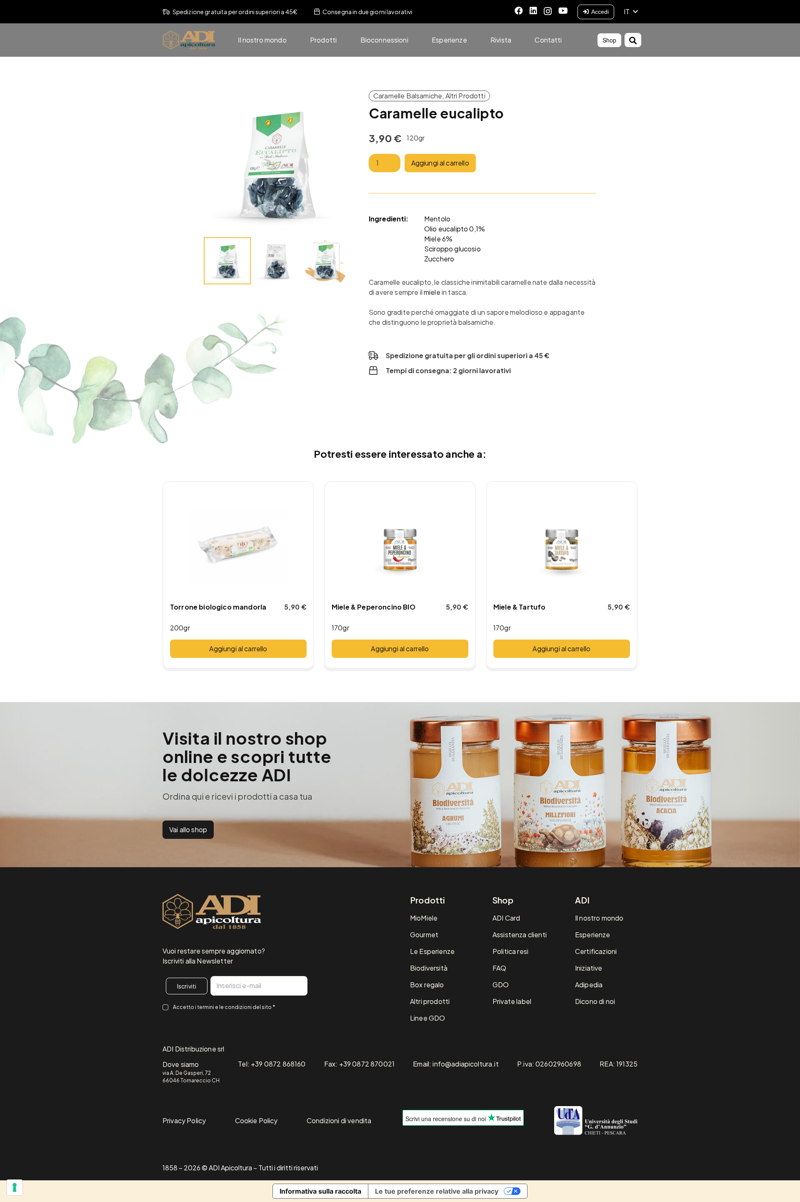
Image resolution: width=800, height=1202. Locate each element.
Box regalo (427, 984)
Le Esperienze (432, 951)
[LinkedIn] (533, 11)
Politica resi (510, 951)
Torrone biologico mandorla (218, 606)
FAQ (499, 968)
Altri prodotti (430, 1001)
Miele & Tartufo (519, 606)
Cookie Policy (256, 1120)
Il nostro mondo (599, 917)
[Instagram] (548, 11)
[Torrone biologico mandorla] (238, 542)
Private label (511, 1001)
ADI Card (506, 917)
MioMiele (424, 917)
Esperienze (592, 934)
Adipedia (588, 984)
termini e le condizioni (224, 1007)
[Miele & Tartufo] (562, 542)
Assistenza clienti (519, 934)
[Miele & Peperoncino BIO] (400, 542)
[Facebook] (519, 11)
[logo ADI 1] (188, 40)
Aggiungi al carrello (440, 162)
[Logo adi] (211, 911)
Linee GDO (427, 1018)
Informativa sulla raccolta (320, 1191)
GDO (500, 984)
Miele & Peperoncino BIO (373, 606)
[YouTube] (563, 11)
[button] (630, 11)
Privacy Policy (184, 1120)
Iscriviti (186, 986)
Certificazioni (596, 951)
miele (432, 292)
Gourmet (424, 934)
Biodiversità (429, 968)
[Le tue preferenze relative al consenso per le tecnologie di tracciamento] (14, 1187)
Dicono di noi (595, 1001)
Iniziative (588, 968)
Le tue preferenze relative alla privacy (436, 1191)
